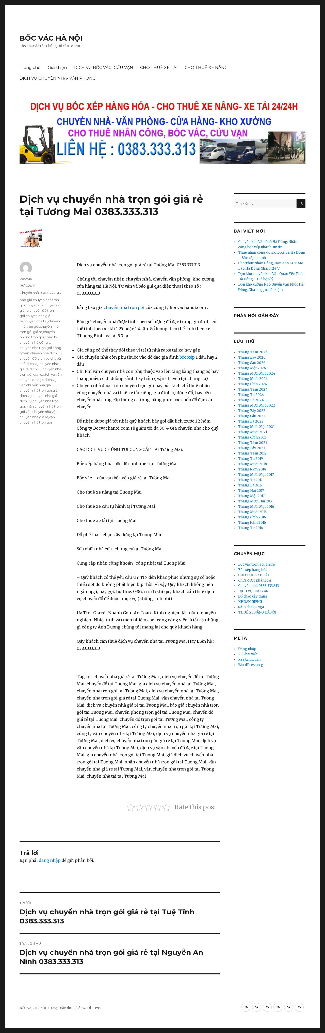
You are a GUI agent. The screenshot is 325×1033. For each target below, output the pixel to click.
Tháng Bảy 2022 (251, 411)
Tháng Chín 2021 (252, 437)
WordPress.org (250, 665)
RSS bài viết (247, 654)
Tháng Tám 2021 (252, 443)
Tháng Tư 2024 (251, 395)
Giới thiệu (57, 67)
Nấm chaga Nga (251, 607)
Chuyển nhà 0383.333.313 (40, 293)
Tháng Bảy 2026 (251, 357)
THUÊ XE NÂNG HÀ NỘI (257, 612)
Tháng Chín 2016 (252, 517)
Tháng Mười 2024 (253, 379)
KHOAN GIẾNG (250, 602)
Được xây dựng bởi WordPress (76, 1008)
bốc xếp (187, 357)
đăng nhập (50, 860)
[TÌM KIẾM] (301, 203)
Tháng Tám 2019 (252, 453)
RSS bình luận (249, 659)
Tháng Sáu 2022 (251, 416)
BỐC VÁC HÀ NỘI (51, 38)
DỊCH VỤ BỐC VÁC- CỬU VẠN (103, 67)
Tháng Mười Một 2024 (256, 373)
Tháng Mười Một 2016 (256, 506)
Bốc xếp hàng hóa (252, 570)
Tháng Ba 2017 (250, 485)
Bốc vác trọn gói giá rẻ (256, 564)
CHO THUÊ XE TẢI (158, 67)
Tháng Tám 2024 (253, 389)
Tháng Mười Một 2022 (256, 405)
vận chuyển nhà (38, 412)
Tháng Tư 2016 (250, 528)
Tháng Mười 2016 (252, 512)
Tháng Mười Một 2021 (256, 427)
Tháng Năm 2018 (252, 469)
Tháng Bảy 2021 (251, 448)
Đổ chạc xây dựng (252, 596)
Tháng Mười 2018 (252, 464)
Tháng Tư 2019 (250, 459)
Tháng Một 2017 (251, 496)
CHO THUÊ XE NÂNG (206, 67)
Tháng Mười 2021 (252, 432)
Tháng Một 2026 (252, 368)
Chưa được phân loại (254, 580)
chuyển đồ (34, 305)
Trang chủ (30, 67)
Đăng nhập (247, 649)
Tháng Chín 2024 (252, 384)
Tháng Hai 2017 (251, 490)
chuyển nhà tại (35, 321)
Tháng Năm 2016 (252, 522)
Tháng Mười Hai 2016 (255, 501)
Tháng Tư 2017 (250, 480)
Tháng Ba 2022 (251, 421)
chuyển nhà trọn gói (124, 307)
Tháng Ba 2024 (251, 400)
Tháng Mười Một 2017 (256, 474)
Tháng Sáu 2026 (251, 363)
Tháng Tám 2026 (252, 352)
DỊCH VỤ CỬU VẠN (253, 591)
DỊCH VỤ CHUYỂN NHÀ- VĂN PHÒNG (58, 78)
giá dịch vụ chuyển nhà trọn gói (39, 401)
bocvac (26, 278)
